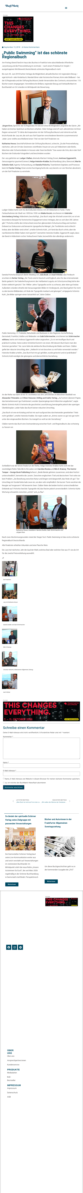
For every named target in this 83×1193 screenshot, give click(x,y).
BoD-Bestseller (11, 1078)
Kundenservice (11, 1065)
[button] (5, 848)
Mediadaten (11, 1073)
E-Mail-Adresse (9, 770)
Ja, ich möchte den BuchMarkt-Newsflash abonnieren (25, 782)
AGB (9, 1097)
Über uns (10, 1056)
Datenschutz (11, 1093)
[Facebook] (8, 947)
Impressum (11, 1088)
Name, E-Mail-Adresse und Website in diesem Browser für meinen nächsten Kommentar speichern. (42, 778)
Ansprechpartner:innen (11, 1060)
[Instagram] (14, 947)
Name (6, 762)
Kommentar (8, 736)
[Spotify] (20, 947)
